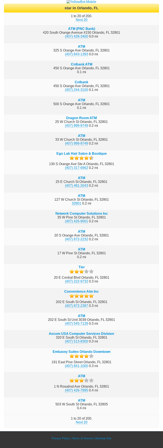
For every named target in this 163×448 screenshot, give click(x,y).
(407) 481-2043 (76, 185)
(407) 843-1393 (76, 54)
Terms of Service (82, 438)
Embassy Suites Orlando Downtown (82, 351)
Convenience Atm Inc (81, 291)
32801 (76, 203)
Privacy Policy (61, 438)
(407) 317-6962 (76, 168)
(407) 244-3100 (76, 90)
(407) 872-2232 (76, 239)
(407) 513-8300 (76, 341)
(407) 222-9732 (76, 281)
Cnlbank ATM (81, 64)
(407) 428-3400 (76, 36)
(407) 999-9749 (76, 125)
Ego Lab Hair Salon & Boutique (81, 153)
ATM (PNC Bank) (81, 29)
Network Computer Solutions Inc (81, 213)
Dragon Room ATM (81, 118)
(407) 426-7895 (76, 390)
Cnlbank (81, 82)
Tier (82, 267)
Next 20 (81, 20)
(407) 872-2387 (76, 305)
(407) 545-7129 (76, 323)
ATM (81, 46)
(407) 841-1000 (76, 366)
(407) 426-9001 (76, 221)
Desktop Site (103, 438)
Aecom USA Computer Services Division (81, 333)
